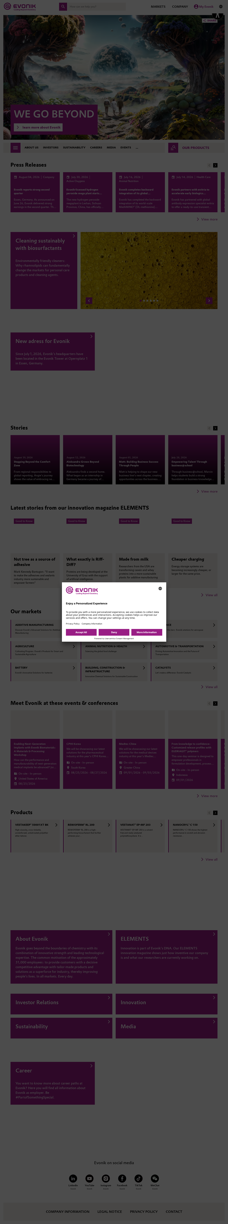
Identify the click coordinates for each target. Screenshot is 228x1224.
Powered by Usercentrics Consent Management (114, 639)
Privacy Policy (73, 623)
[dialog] (114, 612)
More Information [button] (147, 632)
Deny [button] (114, 632)
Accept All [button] (81, 632)
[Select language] (160, 589)
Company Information (92, 623)
